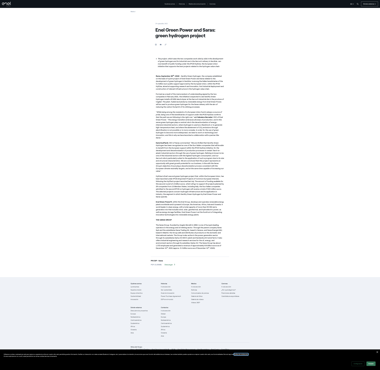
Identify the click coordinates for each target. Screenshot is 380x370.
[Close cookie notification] (377, 352)
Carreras (212, 4)
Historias (182, 4)
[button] (160, 44)
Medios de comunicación (197, 4)
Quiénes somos (170, 4)
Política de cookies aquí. (241, 354)
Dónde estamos (136, 307)
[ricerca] (357, 3)
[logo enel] (6, 4)
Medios (193, 284)
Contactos (164, 307)
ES (351, 4)
